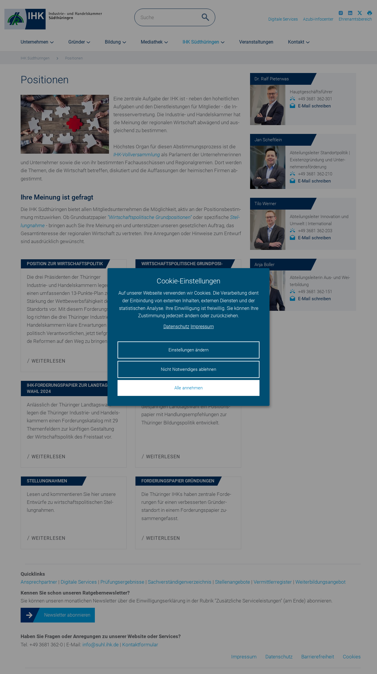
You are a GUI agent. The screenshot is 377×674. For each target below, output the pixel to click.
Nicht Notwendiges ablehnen (188, 369)
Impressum (202, 326)
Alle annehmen (188, 388)
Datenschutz (176, 326)
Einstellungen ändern (188, 350)
